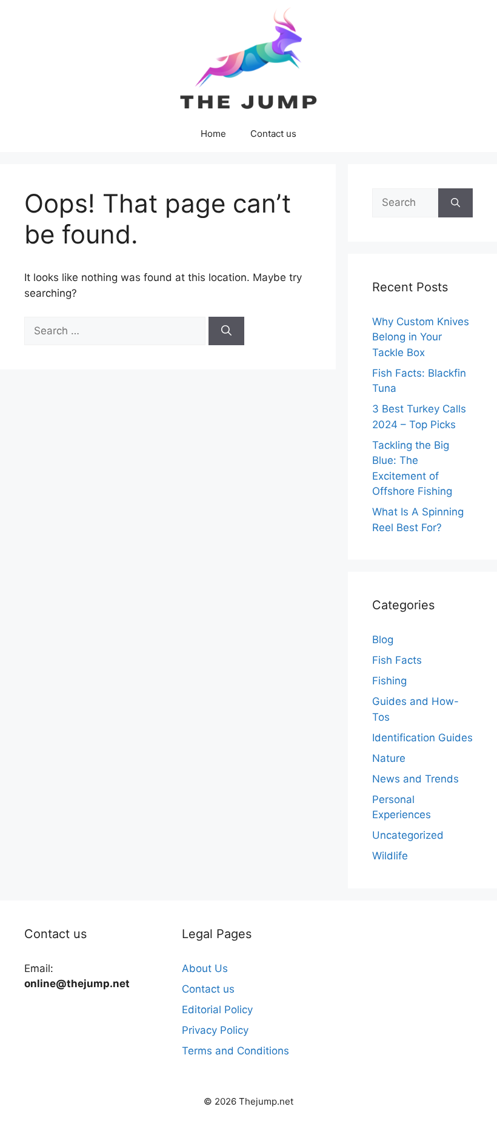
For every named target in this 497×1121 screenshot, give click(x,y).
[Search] (226, 331)
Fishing (389, 681)
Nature (388, 758)
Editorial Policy (217, 1010)
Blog (382, 639)
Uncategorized (408, 835)
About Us (205, 968)
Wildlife (390, 856)
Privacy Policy (215, 1030)
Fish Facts (397, 660)
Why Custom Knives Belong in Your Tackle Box (420, 337)
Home (213, 133)
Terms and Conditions (235, 1051)
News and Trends (415, 779)
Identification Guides (422, 738)
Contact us (273, 133)
